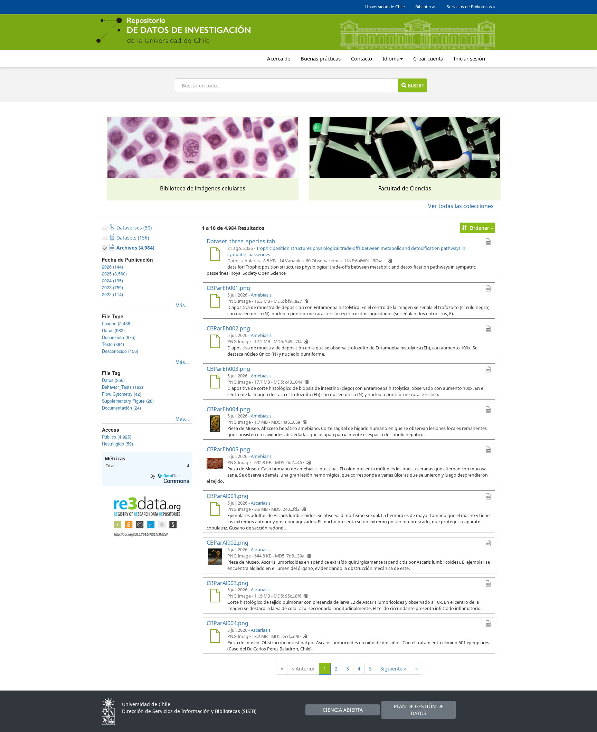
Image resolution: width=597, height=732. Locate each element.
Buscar (415, 85)
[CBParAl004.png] (215, 637)
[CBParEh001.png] (215, 301)
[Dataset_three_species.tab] (215, 255)
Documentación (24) (121, 408)
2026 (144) (112, 267)
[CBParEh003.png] (215, 382)
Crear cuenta (428, 58)
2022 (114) (112, 294)
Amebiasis (261, 295)
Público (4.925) (116, 437)
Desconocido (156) (120, 351)
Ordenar (479, 227)
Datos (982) (113, 330)
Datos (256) (113, 380)
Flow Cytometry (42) (121, 394)
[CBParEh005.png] (215, 463)
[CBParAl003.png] (215, 596)
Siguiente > (393, 668)
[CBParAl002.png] (215, 556)
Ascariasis (261, 503)
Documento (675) (118, 337)
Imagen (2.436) (117, 323)
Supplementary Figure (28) (128, 401)
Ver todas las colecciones (461, 206)
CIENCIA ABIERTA (343, 709)
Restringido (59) (117, 444)
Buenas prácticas (321, 58)
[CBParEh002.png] (215, 342)
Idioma (390, 58)
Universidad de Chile (385, 7)
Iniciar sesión (469, 58)
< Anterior (303, 668)
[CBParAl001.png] (215, 509)
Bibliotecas (425, 7)
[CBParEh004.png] (215, 422)
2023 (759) (112, 287)
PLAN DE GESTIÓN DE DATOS (419, 709)
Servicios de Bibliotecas (469, 7)
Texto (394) (113, 344)
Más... (182, 305)
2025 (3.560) (114, 274)
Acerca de (278, 58)
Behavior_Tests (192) (122, 387)
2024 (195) (112, 281)
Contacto (361, 58)
